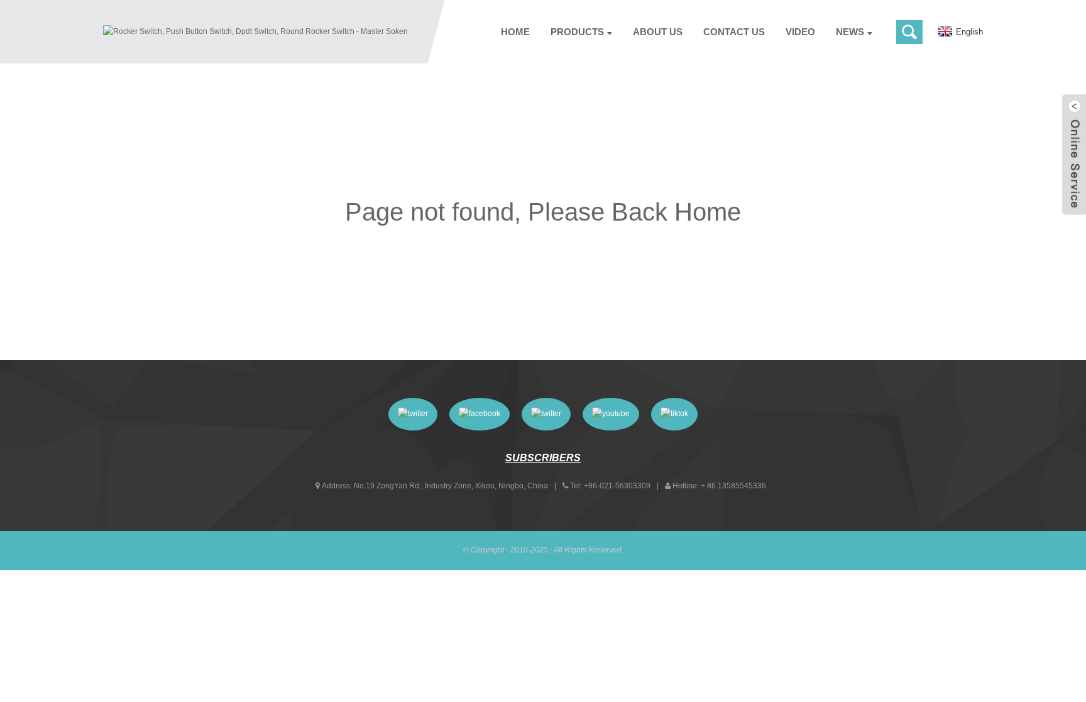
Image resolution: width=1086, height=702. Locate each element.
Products (577, 31)
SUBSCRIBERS (543, 457)
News (850, 31)
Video (800, 31)
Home (515, 31)
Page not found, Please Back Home (543, 212)
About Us (658, 31)
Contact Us (734, 31)
